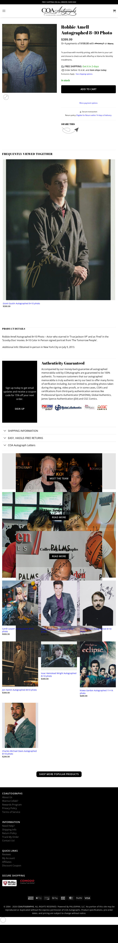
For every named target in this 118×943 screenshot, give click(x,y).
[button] (4, 10)
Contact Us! (8, 840)
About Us (7, 797)
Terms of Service (11, 812)
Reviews (6, 854)
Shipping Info (9, 829)
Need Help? (8, 825)
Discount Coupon (11, 865)
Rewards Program (12, 804)
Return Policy (9, 833)
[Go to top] (3, 920)
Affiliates (7, 861)
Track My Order (10, 836)
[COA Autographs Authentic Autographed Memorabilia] (59, 10)
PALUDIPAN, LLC (77, 906)
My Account (8, 858)
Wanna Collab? (10, 800)
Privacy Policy (9, 808)
